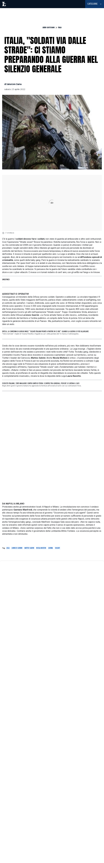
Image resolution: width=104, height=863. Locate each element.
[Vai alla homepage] (4, 4)
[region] (52, 14)
